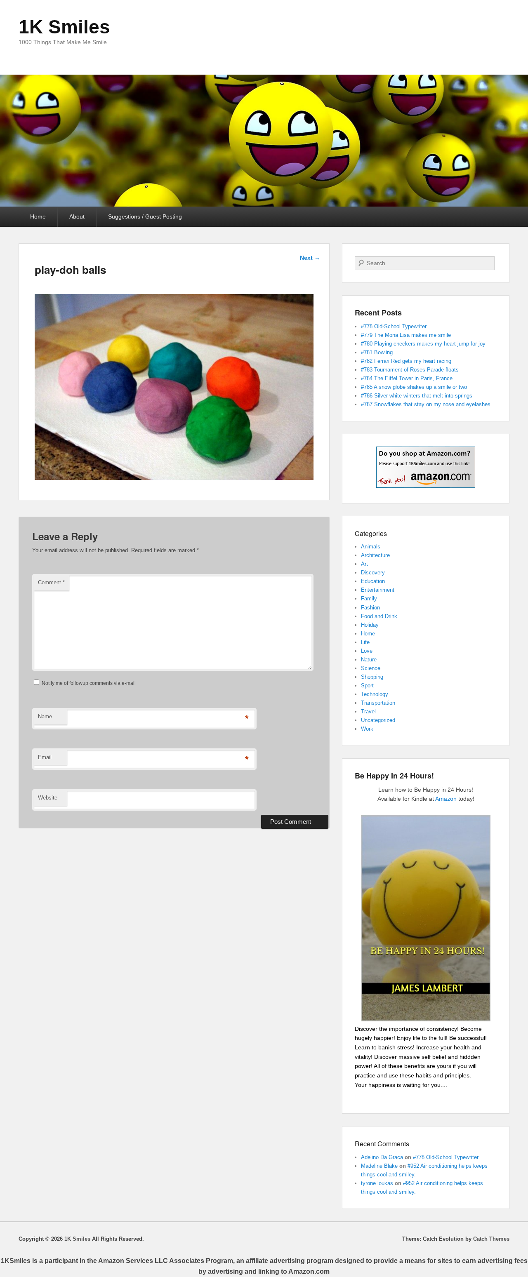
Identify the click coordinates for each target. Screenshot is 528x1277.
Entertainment (377, 590)
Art (364, 564)
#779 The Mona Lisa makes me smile (406, 335)
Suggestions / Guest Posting (145, 216)
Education (373, 581)
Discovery (373, 572)
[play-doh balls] (174, 477)
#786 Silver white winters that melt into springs (416, 396)
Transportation (378, 703)
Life (365, 642)
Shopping (372, 677)
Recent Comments (382, 1143)
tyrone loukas (377, 1183)
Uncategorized (378, 720)
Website (47, 798)
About (77, 216)
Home (38, 216)
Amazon (446, 798)
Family (369, 598)
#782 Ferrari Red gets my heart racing (406, 361)
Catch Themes (491, 1239)
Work (367, 729)
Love (366, 651)
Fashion (370, 607)
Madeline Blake (379, 1166)
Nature (369, 659)
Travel (368, 711)
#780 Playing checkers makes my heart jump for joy (423, 344)
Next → (310, 257)
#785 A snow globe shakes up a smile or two (414, 387)
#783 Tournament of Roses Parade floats (410, 370)
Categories (371, 533)
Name (45, 716)
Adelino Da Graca (382, 1157)
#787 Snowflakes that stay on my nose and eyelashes (425, 404)
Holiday (370, 625)
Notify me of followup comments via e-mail (89, 683)
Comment (51, 582)
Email (45, 757)
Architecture (375, 555)
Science (370, 668)
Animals (370, 546)
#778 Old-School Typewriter (394, 326)
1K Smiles (64, 27)
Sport (367, 685)
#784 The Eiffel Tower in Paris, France (407, 378)
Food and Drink (379, 616)
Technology (374, 694)
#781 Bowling (377, 352)
